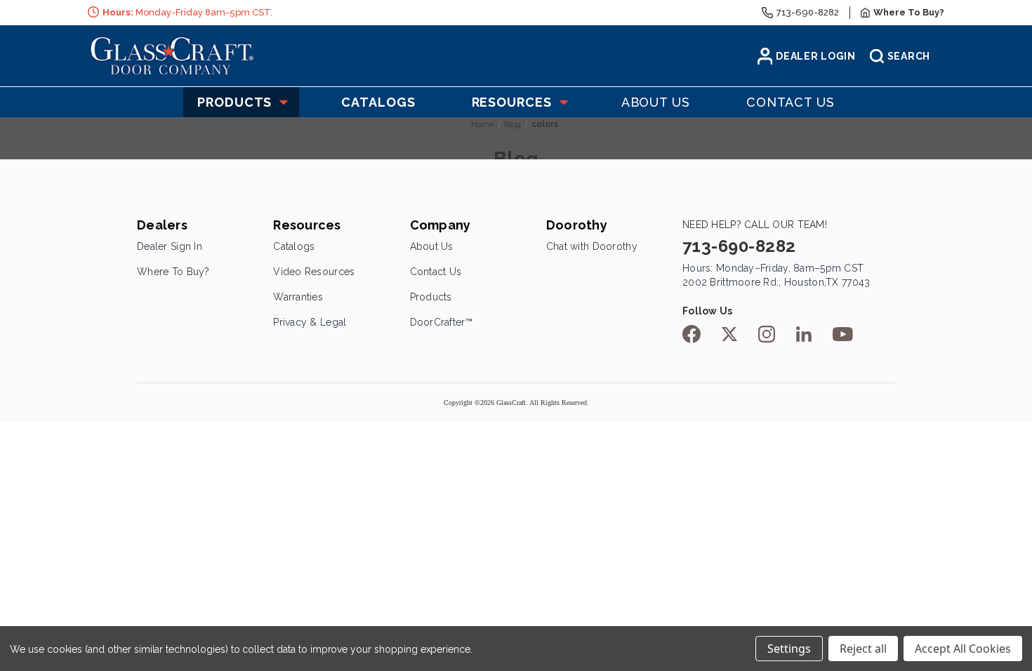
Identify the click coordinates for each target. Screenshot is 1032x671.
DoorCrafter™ (441, 322)
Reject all (863, 648)
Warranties (298, 297)
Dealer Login (815, 56)
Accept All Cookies (963, 648)
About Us (432, 246)
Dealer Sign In (169, 246)
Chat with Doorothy (591, 246)
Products (234, 102)
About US (655, 102)
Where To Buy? (173, 271)
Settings (789, 648)
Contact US (790, 102)
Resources (512, 102)
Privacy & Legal (309, 322)
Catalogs (378, 102)
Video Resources (314, 271)
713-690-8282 (807, 12)
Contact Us (436, 271)
